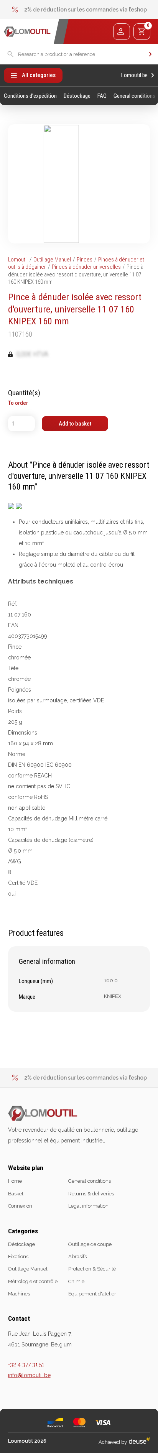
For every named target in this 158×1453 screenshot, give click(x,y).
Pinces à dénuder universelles (86, 266)
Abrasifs (77, 1256)
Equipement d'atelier (92, 1294)
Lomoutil (18, 259)
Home (15, 1181)
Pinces (84, 259)
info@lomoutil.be (29, 1375)
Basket (15, 1194)
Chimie (76, 1281)
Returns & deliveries (91, 1194)
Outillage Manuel (52, 259)
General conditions (134, 96)
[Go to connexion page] (121, 31)
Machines (19, 1294)
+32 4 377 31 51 (26, 1364)
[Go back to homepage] (27, 31)
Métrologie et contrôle (33, 1281)
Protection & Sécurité (92, 1269)
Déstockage (77, 96)
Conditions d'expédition (30, 96)
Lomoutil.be (134, 75)
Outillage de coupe (90, 1244)
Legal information (88, 1206)
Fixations (18, 1256)
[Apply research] (150, 54)
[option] (79, 9)
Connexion (20, 1206)
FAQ (102, 96)
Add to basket (75, 423)
